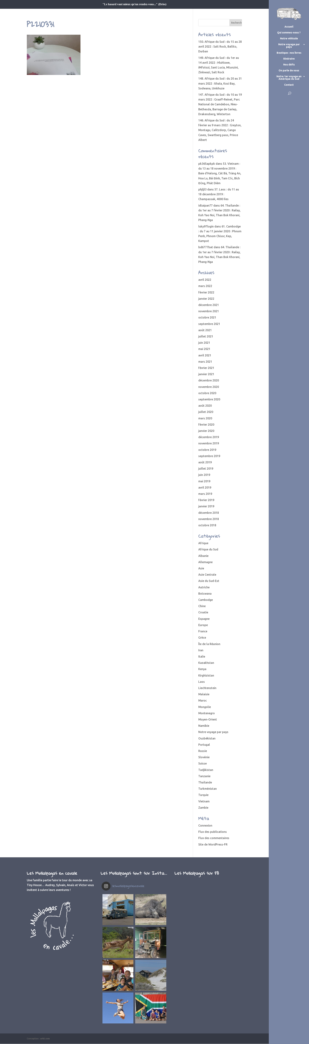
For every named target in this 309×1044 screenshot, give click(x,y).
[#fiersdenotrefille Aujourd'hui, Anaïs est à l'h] (117, 1007)
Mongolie (204, 707)
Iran (200, 650)
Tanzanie (204, 776)
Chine (202, 606)
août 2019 (205, 462)
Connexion (205, 825)
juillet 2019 (205, 468)
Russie (202, 751)
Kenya (202, 669)
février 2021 (206, 367)
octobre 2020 (207, 393)
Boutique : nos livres (289, 53)
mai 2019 (204, 481)
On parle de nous (289, 70)
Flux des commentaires (213, 838)
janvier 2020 (206, 430)
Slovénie (204, 757)
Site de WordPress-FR (212, 844)
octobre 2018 (207, 525)
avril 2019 (204, 487)
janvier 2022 (206, 298)
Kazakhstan (206, 662)
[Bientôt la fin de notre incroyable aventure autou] (150, 909)
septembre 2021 (209, 323)
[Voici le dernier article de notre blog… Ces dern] (117, 909)
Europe (203, 625)
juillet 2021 (205, 336)
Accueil (289, 26)
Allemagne (205, 562)
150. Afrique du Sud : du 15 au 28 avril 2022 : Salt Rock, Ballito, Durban (220, 46)
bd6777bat (205, 247)
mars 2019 (205, 493)
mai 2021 (204, 349)
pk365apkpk (206, 163)
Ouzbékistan (206, 738)
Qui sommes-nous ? (289, 32)
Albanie (203, 555)
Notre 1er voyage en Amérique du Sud (288, 77)
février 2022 (206, 292)
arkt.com (45, 1038)
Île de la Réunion (209, 644)
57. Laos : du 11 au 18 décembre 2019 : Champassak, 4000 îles (218, 194)
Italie (201, 656)
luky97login (206, 226)
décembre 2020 (208, 380)
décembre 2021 (208, 305)
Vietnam (204, 801)
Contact (289, 85)
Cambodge (205, 599)
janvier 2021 (206, 374)
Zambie (203, 807)
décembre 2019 (208, 437)
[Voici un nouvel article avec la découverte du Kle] (117, 975)
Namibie (203, 725)
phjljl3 (202, 189)
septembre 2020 (209, 399)
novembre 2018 (208, 519)
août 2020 (205, 405)
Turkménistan (207, 788)
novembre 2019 (208, 443)
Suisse (202, 763)
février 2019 (206, 500)
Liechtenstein (207, 688)
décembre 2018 (208, 512)
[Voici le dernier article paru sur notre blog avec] (150, 942)
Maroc (202, 700)
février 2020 (206, 424)
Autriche (204, 587)
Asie (201, 568)
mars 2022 (205, 286)
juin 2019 (204, 474)
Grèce (202, 637)
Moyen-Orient (207, 719)
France (202, 631)
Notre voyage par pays (289, 45)
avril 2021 (204, 355)
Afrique (203, 543)
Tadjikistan (205, 769)
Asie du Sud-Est (208, 580)
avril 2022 (204, 279)
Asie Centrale (207, 574)
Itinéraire (289, 58)
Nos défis (289, 64)
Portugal (204, 744)
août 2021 (205, 330)
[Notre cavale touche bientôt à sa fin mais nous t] (117, 942)
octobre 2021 (207, 317)
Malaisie (203, 694)
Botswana (205, 593)
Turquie (203, 795)
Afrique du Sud (208, 549)
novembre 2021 (208, 311)
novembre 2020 (208, 386)
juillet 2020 (205, 411)
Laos (201, 681)
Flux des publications (212, 831)
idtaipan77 (205, 205)
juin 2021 (204, 342)
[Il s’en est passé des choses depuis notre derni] (150, 1007)
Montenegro (206, 713)
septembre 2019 (209, 456)
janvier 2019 (206, 506)
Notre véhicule (289, 38)
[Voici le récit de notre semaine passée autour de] (150, 975)
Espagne (204, 618)
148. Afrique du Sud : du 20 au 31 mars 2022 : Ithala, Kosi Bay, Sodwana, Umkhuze (220, 83)
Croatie (203, 612)
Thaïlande (205, 782)
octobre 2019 (207, 449)
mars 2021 (205, 361)
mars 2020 (205, 418)
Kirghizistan (206, 675)
